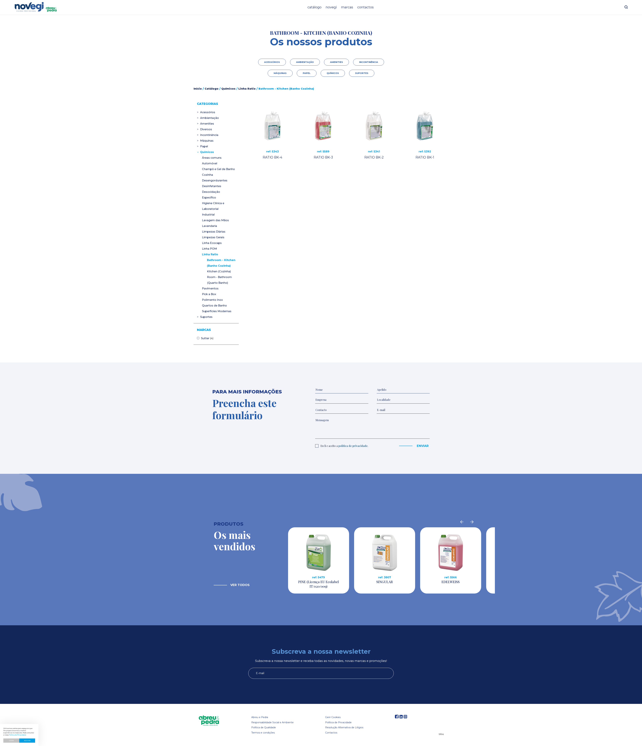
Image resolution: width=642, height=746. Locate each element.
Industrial (208, 214)
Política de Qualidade (263, 727)
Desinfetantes (211, 186)
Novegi (331, 7)
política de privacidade (353, 446)
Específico (209, 197)
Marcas (347, 7)
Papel (306, 73)
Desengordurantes (214, 180)
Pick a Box (209, 294)
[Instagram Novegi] (405, 717)
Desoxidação (211, 191)
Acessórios (272, 62)
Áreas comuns (212, 157)
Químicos (333, 73)
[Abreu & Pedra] (209, 721)
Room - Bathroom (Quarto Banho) (219, 280)
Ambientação (305, 62)
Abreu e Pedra (259, 717)
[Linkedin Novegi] (401, 717)
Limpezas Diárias (213, 231)
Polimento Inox (212, 299)
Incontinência (368, 62)
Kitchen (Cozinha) (219, 271)
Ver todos (240, 585)
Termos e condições (263, 732)
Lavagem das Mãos (215, 220)
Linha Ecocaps (212, 243)
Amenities (336, 62)
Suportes (361, 73)
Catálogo (314, 7)
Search (626, 7)
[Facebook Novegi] (397, 717)
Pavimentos (210, 288)
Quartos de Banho (214, 305)
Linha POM (209, 248)
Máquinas (280, 73)
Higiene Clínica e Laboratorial (213, 206)
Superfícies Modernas (216, 311)
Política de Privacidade (338, 722)
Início (198, 88)
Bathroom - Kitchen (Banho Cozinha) (221, 262)
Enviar (423, 446)
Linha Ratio (247, 88)
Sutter (205, 338)
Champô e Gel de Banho (218, 169)
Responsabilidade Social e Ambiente (272, 722)
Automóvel (209, 163)
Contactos (365, 7)
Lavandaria (209, 226)
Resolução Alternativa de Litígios (344, 727)
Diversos (206, 129)
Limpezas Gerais (213, 237)
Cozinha (207, 174)
